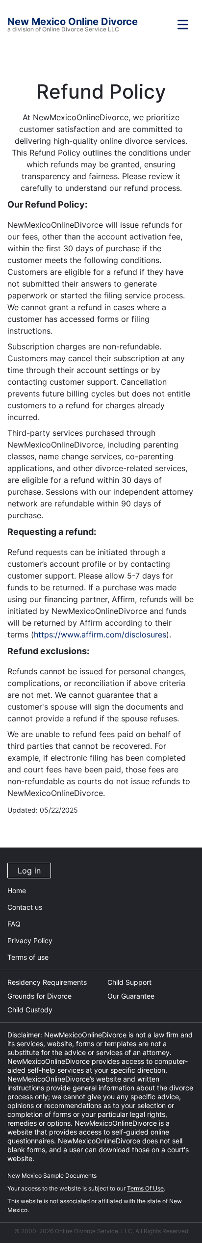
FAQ (14, 924)
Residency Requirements (47, 982)
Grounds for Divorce (39, 996)
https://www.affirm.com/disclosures (100, 634)
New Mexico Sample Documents (52, 1175)
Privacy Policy (29, 940)
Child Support (129, 982)
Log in (29, 870)
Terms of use (28, 957)
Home (16, 890)
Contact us (24, 907)
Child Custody (29, 1009)
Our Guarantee (130, 996)
